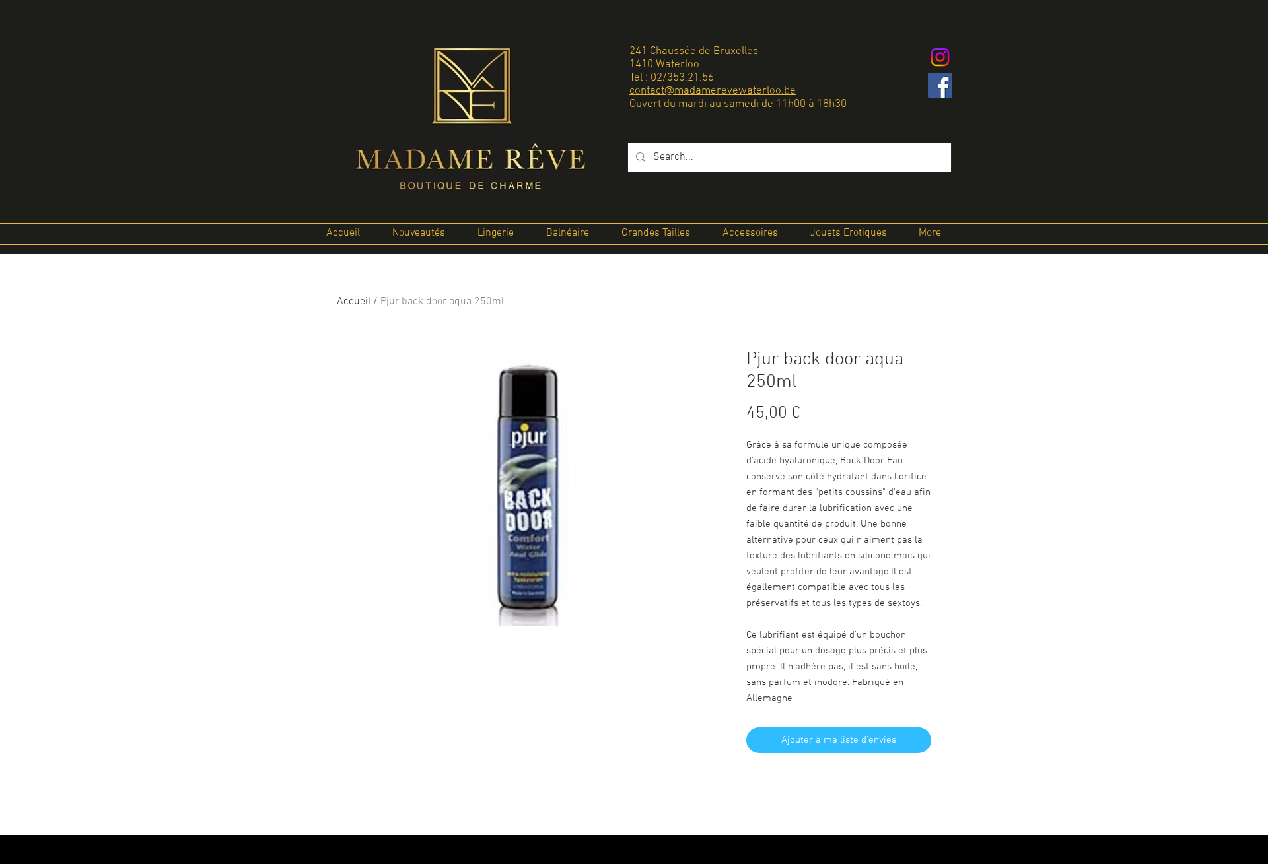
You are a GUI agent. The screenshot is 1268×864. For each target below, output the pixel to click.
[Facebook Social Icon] (940, 85)
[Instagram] (940, 57)
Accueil (353, 301)
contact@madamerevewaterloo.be (712, 91)
